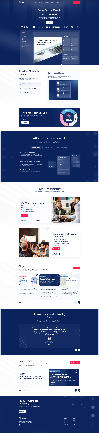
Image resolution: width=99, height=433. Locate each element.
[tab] (35, 147)
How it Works (47, 2)
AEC (64, 420)
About (57, 2)
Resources (53, 2)
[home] (21, 2)
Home (36, 2)
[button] (41, 2)
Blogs (74, 420)
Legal (64, 422)
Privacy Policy (26, 430)
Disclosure (20, 430)
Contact (61, 2)
